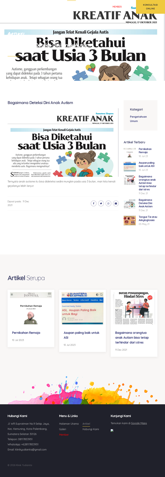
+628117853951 (30, 444)
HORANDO (88, 434)
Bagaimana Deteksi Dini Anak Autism (145, 203)
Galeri (62, 429)
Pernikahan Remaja (145, 150)
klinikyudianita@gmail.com (31, 449)
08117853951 (25, 439)
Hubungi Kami (90, 429)
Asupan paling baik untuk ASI (147, 164)
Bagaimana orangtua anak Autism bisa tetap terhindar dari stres (147, 183)
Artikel (86, 423)
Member (64, 434)
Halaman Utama (69, 423)
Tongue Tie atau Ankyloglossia (148, 218)
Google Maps (139, 423)
